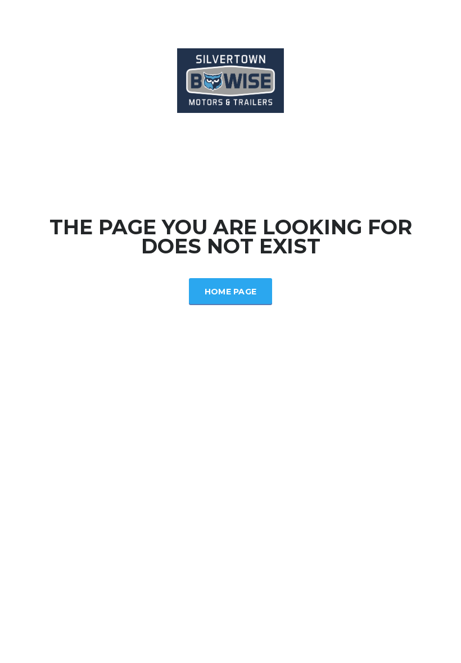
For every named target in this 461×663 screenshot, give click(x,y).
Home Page (231, 292)
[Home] (230, 79)
